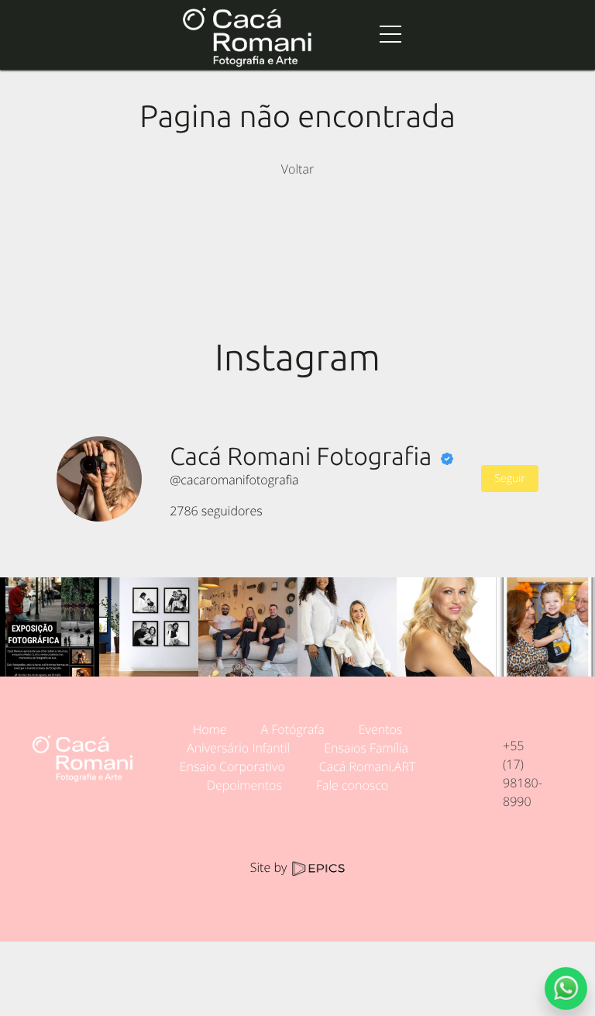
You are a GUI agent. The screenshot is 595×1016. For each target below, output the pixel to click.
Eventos (381, 729)
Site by (270, 867)
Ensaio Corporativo (232, 766)
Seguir (509, 478)
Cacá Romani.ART (367, 766)
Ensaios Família (366, 747)
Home (210, 729)
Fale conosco (352, 785)
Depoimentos (244, 785)
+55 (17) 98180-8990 (522, 773)
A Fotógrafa (292, 729)
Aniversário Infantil (238, 747)
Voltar (297, 168)
